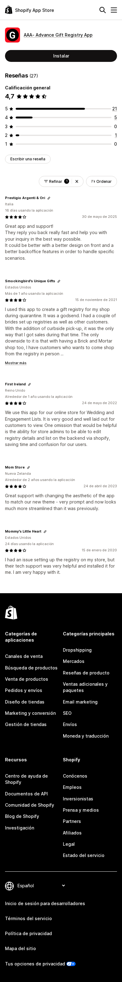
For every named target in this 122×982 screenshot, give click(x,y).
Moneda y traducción (86, 736)
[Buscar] (102, 10)
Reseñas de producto (86, 672)
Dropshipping (77, 650)
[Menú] (114, 10)
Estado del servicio (83, 855)
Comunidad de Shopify (29, 805)
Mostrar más (16, 363)
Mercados (73, 661)
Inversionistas (78, 798)
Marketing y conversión (30, 713)
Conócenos (75, 776)
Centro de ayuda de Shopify (26, 779)
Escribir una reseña (27, 159)
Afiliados (72, 832)
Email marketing (80, 701)
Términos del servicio (28, 918)
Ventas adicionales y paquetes (85, 687)
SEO (67, 713)
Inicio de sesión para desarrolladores (45, 903)
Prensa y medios (81, 810)
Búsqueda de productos (31, 667)
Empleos (72, 787)
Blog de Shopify (22, 816)
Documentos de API (26, 793)
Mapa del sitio (20, 948)
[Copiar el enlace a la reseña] (48, 198)
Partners (72, 821)
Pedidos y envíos (23, 690)
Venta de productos (26, 679)
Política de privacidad (28, 933)
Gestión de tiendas (26, 724)
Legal (69, 844)
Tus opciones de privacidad (35, 963)
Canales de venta (24, 656)
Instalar (61, 55)
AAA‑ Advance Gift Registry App (58, 35)
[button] (77, 181)
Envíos (70, 724)
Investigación (19, 827)
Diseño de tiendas (24, 701)
